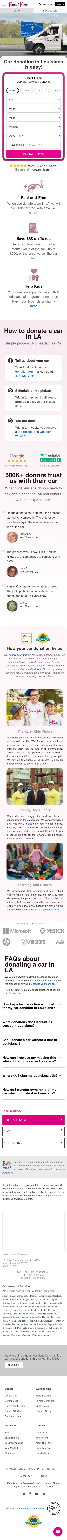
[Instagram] (43, 1493)
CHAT (7, 1131)
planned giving (44, 1411)
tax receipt (25, 431)
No (42, 145)
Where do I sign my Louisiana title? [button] (30, 1075)
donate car (11, 1395)
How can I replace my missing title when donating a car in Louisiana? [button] (29, 1059)
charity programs (18, 654)
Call (46, 4)
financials (10, 1453)
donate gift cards (14, 1411)
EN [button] (44, 1475)
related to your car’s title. (43, 983)
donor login (26, 1475)
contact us (41, 1432)
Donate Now (16, 1120)
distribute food (36, 823)
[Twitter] (24, 1493)
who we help (12, 1448)
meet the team (44, 1442)
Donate (60, 4)
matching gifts (43, 1395)
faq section (14, 993)
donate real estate (15, 1405)
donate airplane (13, 1416)
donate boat (11, 1400)
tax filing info (12, 1437)
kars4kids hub (43, 1453)
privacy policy (36, 1469)
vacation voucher (14, 1442)
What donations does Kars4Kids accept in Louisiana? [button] (27, 1023)
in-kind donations (45, 1400)
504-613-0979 (13, 1143)
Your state (13, 1364)
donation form (25, 371)
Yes (33, 145)
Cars (17, 10)
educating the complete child (43, 909)
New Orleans (15, 1320)
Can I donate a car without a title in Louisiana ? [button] (29, 1041)
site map (51, 1469)
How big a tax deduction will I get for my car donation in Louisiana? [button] (28, 1006)
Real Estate (50, 10)
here (50, 676)
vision (22, 737)
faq (7, 1432)
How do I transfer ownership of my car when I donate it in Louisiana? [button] (29, 1091)
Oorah (33, 305)
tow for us (42, 1437)
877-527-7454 (25, 375)
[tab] (12, 90)
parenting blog (43, 1448)
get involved (42, 1405)
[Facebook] (30, 1493)
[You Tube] (36, 1493)
